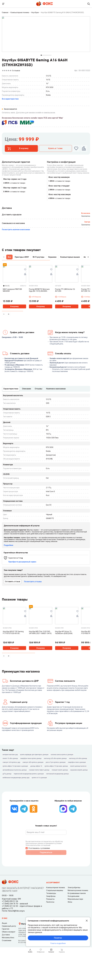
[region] (46, 257)
